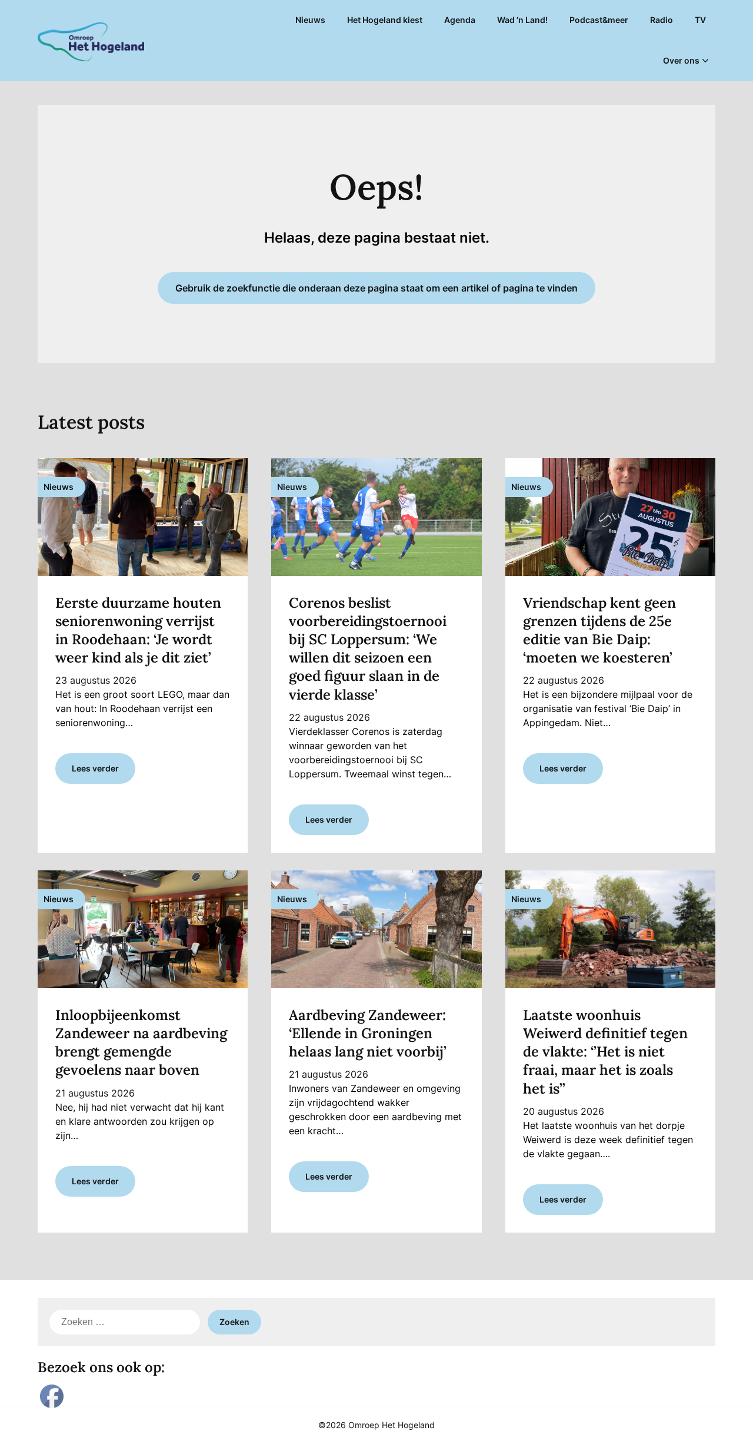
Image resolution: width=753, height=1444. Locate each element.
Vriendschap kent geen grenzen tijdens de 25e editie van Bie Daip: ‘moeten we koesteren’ (599, 630)
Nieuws (310, 20)
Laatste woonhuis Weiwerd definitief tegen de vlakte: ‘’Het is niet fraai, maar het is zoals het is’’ (605, 1052)
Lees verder (95, 768)
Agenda (459, 20)
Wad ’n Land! (522, 20)
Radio (661, 20)
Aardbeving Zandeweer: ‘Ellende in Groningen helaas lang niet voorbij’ (368, 1033)
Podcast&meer (598, 20)
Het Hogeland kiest (384, 20)
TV (700, 20)
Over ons (681, 60)
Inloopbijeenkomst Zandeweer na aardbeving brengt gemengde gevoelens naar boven (141, 1042)
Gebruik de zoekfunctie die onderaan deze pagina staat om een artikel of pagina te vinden (376, 288)
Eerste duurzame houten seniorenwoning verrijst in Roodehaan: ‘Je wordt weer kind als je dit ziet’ (138, 630)
